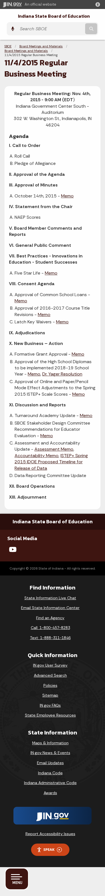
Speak (49, 849)
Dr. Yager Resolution (62, 374)
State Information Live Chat (50, 597)
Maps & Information (50, 742)
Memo (67, 196)
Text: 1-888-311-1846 (50, 637)
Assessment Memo (53, 449)
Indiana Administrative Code (50, 782)
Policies (50, 685)
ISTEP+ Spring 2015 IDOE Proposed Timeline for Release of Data (51, 462)
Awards (50, 792)
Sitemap (50, 695)
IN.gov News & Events (50, 752)
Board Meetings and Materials (41, 46)
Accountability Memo (37, 456)
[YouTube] (13, 549)
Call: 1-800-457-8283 (50, 627)
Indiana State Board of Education (54, 16)
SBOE (7, 46)
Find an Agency (50, 617)
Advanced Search (50, 675)
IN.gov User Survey (50, 665)
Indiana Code (50, 772)
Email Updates (50, 762)
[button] (98, 4)
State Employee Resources (50, 715)
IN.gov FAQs (50, 705)
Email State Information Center (50, 607)
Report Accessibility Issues (50, 833)
